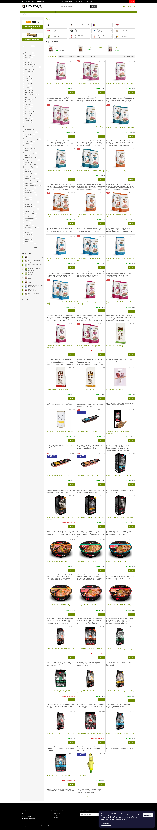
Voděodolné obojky (31, 178)
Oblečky (28, 220)
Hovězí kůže (29, 225)
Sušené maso (30, 183)
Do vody (28, 199)
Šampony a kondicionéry (33, 185)
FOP (27, 85)
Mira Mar (29, 99)
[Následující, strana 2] (130, 797)
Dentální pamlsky (31, 132)
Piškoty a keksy (30, 164)
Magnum (29, 92)
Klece (27, 150)
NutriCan (29, 104)
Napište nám (88, 1)
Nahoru (51, 797)
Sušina (28, 223)
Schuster (28, 120)
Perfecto (28, 106)
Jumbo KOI (29, 90)
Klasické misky (30, 148)
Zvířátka (28, 204)
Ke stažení (79, 1)
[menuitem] (27, 12)
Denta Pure (29, 71)
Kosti (27, 155)
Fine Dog (28, 78)
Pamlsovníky (29, 211)
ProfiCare (28, 113)
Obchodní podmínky (67, 1)
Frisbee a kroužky (31, 195)
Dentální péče (30, 134)
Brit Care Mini (30, 64)
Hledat (94, 6)
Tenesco (28, 123)
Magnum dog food (31, 95)
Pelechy (28, 162)
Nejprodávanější (81, 56)
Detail (72, 92)
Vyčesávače (29, 190)
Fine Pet (28, 81)
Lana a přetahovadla (32, 202)
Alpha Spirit (29, 55)
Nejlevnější (62, 56)
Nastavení (106, 823)
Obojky (28, 176)
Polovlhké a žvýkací (31, 167)
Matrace (28, 241)
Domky (28, 136)
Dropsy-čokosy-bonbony (32, 139)
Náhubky (28, 234)
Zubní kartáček (30, 244)
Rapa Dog (28, 118)
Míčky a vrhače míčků (32, 160)
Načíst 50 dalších (90, 797)
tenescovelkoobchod (29, 818)
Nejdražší (71, 56)
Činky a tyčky (29, 206)
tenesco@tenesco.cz (29, 814)
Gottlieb (28, 88)
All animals (29, 53)
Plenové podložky (30, 218)
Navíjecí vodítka (30, 174)
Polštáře (28, 169)
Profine (28, 116)
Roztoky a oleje (30, 216)
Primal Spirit (29, 111)
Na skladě (29, 46)
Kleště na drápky (30, 153)
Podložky (28, 239)
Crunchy (28, 230)
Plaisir (27, 109)
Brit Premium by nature (33, 67)
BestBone (28, 57)
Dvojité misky (29, 141)
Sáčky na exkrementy (31, 209)
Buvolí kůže (29, 129)
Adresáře (28, 237)
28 (134, 797)
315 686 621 (27, 816)
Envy (27, 74)
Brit (27, 60)
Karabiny (28, 232)
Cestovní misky (30, 192)
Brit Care (28, 62)
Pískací (28, 197)
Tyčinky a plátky (30, 188)
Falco (27, 76)
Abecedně (92, 56)
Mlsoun (28, 102)
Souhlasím (147, 815)
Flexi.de (28, 83)
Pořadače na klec (30, 213)
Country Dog (29, 69)
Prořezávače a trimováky (32, 181)
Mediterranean (30, 97)
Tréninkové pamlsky (31, 227)
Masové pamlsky (30, 157)
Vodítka (28, 171)
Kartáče (28, 146)
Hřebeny (28, 143)
